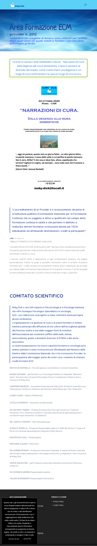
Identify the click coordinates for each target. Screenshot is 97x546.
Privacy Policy (58, 501)
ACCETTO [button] (27, 539)
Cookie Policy (58, 505)
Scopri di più (14, 539)
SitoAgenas (19, 238)
